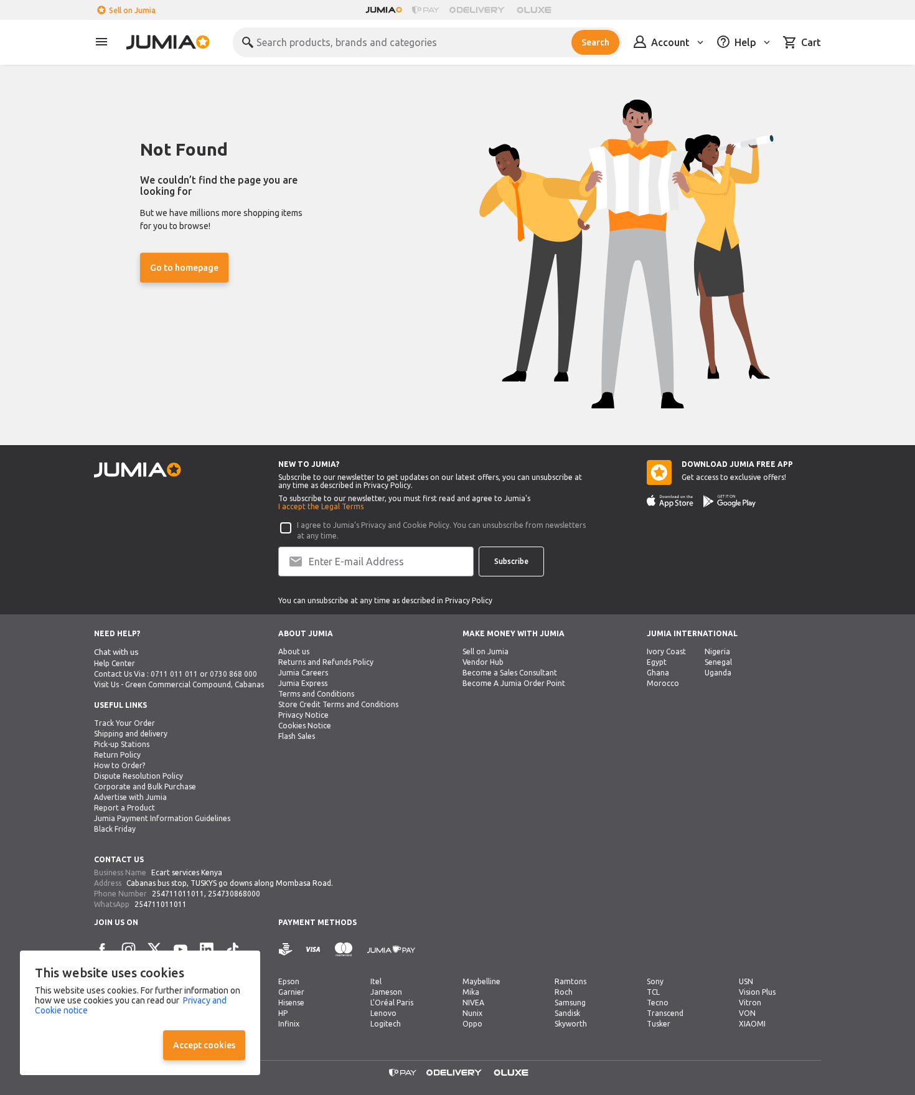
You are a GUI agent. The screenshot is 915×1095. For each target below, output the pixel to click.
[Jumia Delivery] (479, 9)
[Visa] (312, 949)
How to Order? (119, 765)
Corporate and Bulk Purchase (145, 786)
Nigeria (717, 651)
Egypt (657, 662)
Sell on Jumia (132, 10)
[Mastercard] (343, 949)
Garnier (291, 992)
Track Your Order (124, 723)
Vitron (750, 1003)
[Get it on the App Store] (670, 501)
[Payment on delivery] (285, 949)
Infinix (288, 1024)
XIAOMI (752, 1024)
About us (293, 651)
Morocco (663, 683)
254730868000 (234, 894)
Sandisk (567, 1013)
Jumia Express (302, 683)
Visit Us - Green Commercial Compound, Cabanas (179, 684)
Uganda (718, 673)
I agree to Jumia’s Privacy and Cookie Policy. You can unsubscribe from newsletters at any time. (441, 530)
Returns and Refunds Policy (325, 662)
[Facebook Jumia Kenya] (102, 949)
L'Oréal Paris (391, 1003)
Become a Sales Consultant (509, 673)
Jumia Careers (303, 673)
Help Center (114, 663)
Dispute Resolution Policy (138, 776)
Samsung (570, 1003)
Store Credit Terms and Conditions (338, 704)
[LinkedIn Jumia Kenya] (207, 949)
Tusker (658, 1024)
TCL (653, 992)
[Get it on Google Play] (729, 501)
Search (595, 42)
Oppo (472, 1024)
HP (283, 1013)
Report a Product (124, 808)
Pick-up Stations (121, 744)
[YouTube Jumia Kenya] (180, 949)
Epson (288, 981)
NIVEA (473, 1003)
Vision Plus (757, 992)
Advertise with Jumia (130, 797)
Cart (811, 42)
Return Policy (117, 755)
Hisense (291, 1003)
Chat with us (116, 652)
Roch (564, 992)
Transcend (665, 1013)
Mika (470, 992)
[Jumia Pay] (425, 9)
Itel (376, 981)
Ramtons (570, 981)
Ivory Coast (666, 651)
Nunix (472, 1013)
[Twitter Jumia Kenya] (154, 949)
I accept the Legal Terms (321, 506)
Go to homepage (184, 268)
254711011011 (178, 894)
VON (747, 1013)
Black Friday (115, 829)
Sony (655, 981)
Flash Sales (296, 736)
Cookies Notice (304, 725)
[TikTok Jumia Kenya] (233, 949)
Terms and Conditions (316, 694)
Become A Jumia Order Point (513, 683)
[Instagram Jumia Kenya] (128, 949)
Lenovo (383, 1013)
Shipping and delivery (130, 734)
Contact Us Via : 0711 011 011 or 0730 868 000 (175, 674)
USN (746, 981)
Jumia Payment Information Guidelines (162, 818)
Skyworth (571, 1024)
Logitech (385, 1024)
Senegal (718, 662)
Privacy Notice (303, 715)
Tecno (658, 1003)
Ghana (658, 673)
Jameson (386, 992)
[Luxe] (534, 9)
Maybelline (481, 981)
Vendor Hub (483, 662)
